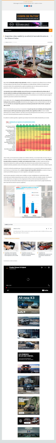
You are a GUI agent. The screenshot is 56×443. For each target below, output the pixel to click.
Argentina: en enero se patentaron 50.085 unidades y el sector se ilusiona (28, 254)
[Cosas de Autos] (28, 16)
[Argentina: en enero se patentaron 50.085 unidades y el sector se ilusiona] (28, 246)
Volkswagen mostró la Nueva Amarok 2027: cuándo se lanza (27, 3)
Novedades (50, 42)
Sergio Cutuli (9, 42)
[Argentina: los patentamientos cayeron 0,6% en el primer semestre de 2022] (45, 246)
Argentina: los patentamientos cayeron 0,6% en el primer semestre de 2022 (45, 254)
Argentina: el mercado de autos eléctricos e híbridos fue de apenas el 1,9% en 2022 (11, 254)
